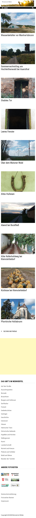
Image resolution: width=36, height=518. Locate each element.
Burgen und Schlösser (8, 400)
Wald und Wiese (6, 455)
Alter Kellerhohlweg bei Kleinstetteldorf (11, 258)
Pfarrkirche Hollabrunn (11, 321)
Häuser (3, 424)
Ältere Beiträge (10, 331)
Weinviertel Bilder (18, 515)
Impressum (5, 501)
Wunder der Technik (8, 459)
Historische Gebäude (8, 431)
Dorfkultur (4, 403)
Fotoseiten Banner (7, 497)
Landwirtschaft (6, 445)
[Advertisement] (18, 356)
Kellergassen (5, 438)
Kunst (3, 441)
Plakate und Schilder (8, 452)
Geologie (4, 414)
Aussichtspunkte (6, 390)
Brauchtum (5, 396)
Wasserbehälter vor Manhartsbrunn (17, 35)
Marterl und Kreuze (7, 448)
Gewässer (4, 421)
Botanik (3, 393)
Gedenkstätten (6, 410)
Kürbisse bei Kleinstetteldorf (14, 290)
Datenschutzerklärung (8, 494)
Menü (6, 8)
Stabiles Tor (6, 100)
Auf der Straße (6, 386)
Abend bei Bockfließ (10, 225)
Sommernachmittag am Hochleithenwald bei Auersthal (15, 68)
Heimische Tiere (6, 428)
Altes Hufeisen (7, 194)
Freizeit (3, 407)
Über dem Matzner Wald (12, 162)
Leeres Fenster (7, 131)
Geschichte (5, 417)
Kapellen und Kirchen (8, 434)
